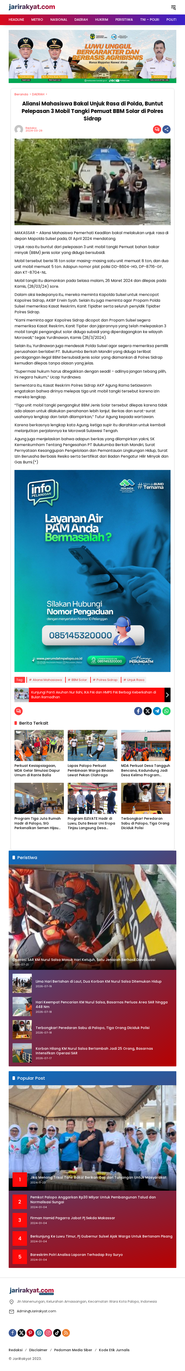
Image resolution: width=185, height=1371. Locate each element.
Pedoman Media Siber (73, 1350)
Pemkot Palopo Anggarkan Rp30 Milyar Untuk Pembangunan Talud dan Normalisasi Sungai (93, 1199)
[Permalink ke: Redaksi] (20, 129)
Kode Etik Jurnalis (114, 1350)
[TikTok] (57, 1333)
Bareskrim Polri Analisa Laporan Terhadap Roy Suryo (76, 1254)
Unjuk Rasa (135, 680)
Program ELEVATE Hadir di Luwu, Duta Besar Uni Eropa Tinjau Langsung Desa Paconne (91, 823)
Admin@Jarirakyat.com (36, 1311)
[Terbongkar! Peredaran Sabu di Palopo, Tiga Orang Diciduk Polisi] (146, 798)
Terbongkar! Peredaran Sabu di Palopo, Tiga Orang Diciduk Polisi (145, 823)
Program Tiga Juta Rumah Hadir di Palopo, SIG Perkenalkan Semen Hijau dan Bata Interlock (37, 823)
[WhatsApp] (166, 711)
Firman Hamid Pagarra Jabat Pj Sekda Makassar (72, 1218)
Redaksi (31, 128)
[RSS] (66, 1333)
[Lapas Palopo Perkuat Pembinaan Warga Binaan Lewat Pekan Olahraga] (92, 745)
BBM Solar (79, 680)
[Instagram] (48, 1333)
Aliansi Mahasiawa (47, 680)
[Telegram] (157, 711)
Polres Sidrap (107, 680)
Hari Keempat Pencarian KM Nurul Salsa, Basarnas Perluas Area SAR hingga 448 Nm (102, 1004)
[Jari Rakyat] (32, 7)
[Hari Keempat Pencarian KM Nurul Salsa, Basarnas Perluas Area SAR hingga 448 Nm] (22, 1006)
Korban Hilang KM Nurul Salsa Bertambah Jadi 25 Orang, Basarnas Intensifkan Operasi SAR (94, 1051)
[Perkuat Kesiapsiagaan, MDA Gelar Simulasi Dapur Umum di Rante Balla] (39, 745)
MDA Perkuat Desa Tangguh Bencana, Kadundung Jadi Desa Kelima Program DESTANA (145, 770)
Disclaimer (38, 1350)
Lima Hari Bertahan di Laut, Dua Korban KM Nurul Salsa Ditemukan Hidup (99, 981)
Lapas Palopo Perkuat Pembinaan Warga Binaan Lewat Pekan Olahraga (90, 770)
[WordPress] (39, 1333)
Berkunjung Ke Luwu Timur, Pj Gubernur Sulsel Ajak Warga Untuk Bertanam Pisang (101, 1236)
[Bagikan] (166, 129)
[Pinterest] (30, 1333)
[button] (173, 7)
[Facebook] (138, 711)
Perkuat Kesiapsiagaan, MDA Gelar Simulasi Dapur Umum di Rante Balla (37, 770)
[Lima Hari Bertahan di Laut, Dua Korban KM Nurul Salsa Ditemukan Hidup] (22, 983)
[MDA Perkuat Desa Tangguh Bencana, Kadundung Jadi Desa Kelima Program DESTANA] (146, 745)
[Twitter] (148, 711)
